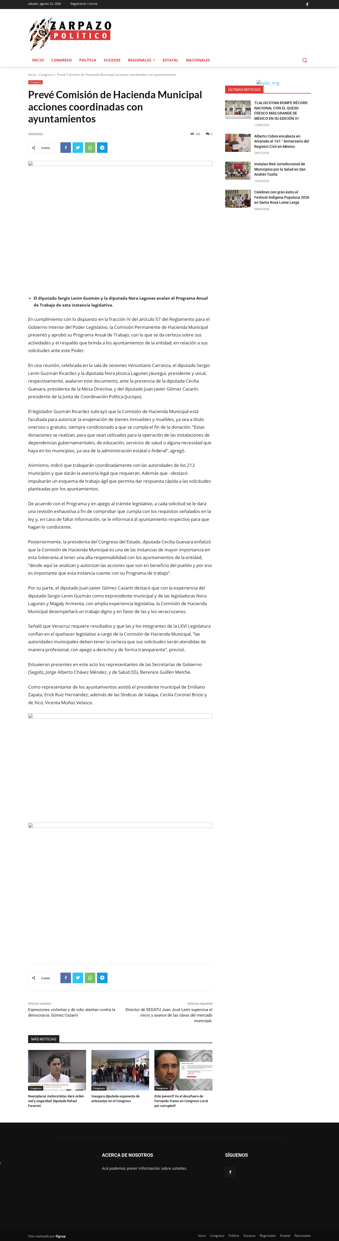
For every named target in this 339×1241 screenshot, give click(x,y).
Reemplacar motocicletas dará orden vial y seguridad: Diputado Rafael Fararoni (56, 1101)
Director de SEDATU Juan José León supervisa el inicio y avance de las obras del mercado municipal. (169, 1015)
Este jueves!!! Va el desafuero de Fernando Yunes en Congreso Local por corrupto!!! (181, 1101)
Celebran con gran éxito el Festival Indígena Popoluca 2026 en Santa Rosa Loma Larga (281, 197)
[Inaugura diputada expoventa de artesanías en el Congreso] (120, 1070)
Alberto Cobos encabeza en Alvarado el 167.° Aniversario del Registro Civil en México (281, 141)
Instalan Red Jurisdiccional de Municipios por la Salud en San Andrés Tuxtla (280, 169)
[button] (304, 60)
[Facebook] (307, 4)
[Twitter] (78, 147)
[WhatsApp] (90, 147)
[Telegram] (102, 147)
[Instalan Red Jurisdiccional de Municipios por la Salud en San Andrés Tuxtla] (238, 171)
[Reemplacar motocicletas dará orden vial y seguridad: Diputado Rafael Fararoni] (57, 1070)
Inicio (32, 74)
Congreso (46, 74)
